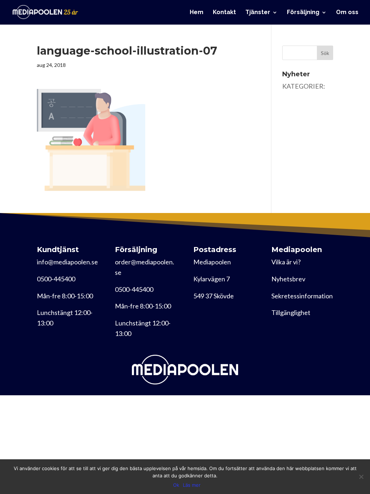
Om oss (347, 13)
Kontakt (224, 13)
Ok (176, 485)
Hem (196, 13)
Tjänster (257, 13)
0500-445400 (56, 279)
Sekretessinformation (302, 296)
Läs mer (192, 485)
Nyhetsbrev (288, 279)
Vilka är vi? (286, 262)
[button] (91, 140)
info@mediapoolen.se (67, 262)
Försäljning (303, 13)
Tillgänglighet (290, 312)
